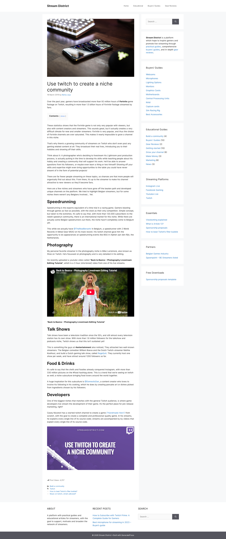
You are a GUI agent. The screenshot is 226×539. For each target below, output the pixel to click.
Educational (138, 6)
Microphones (152, 78)
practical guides (153, 46)
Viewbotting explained (156, 220)
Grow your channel (155, 152)
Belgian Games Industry (157, 254)
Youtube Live (152, 194)
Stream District (58, 6)
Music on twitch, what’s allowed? (63, 494)
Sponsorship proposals (156, 228)
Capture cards (152, 106)
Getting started (153, 148)
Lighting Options (153, 82)
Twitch (52, 489)
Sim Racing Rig (153, 110)
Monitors (150, 86)
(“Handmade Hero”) (115, 413)
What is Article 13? (155, 224)
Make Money (152, 156)
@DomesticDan (92, 381)
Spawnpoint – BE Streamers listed (162, 258)
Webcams (150, 74)
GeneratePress (127, 535)
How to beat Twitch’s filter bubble (162, 232)
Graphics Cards (153, 90)
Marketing (150, 160)
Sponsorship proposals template (161, 279)
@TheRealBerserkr (82, 229)
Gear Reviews (171, 6)
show (63, 116)
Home (126, 6)
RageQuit (102, 353)
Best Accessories (154, 114)
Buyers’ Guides (154, 6)
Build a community (57, 486)
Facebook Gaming (154, 190)
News (148, 164)
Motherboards (152, 94)
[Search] (175, 21)
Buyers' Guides (153, 140)
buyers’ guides (153, 49)
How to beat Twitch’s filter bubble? (63, 491)
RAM (148, 102)
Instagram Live (153, 186)
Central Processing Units (157, 98)
